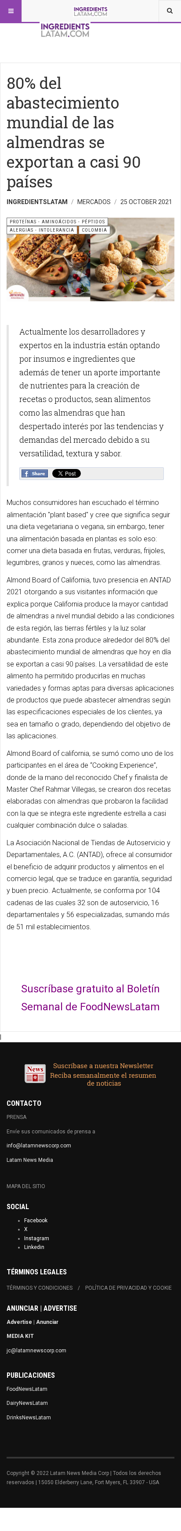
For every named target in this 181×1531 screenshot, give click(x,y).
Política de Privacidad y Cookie (128, 1288)
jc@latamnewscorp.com (36, 1351)
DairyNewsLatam (27, 1403)
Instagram (36, 1238)
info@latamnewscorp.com (39, 1146)
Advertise (19, 1322)
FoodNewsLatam (27, 1389)
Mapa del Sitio (26, 1186)
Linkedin (34, 1247)
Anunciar (47, 1322)
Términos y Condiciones (39, 1288)
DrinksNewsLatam (29, 1418)
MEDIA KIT (20, 1336)
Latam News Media (30, 1160)
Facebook (35, 1220)
